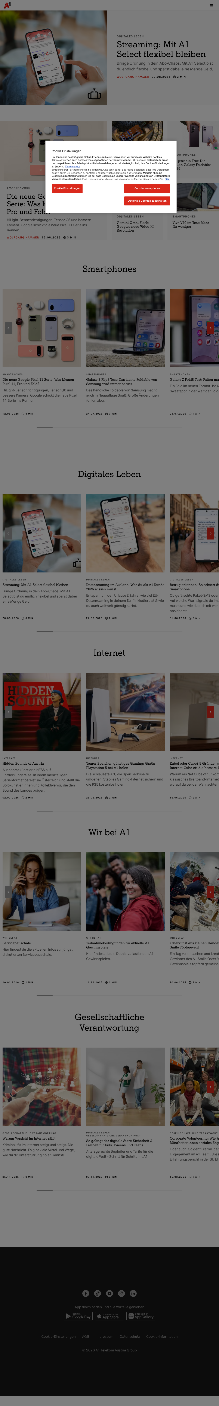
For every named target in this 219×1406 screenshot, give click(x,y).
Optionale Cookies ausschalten (147, 200)
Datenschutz (72, 166)
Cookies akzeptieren (147, 188)
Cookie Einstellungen (67, 188)
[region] (111, 177)
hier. (167, 179)
